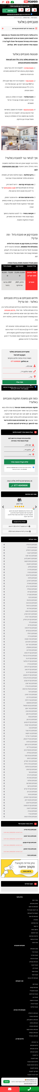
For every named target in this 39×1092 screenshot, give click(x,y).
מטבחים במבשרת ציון (30, 750)
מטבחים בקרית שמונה (30, 805)
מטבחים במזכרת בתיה (30, 678)
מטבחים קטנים (34, 987)
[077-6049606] (12, 2)
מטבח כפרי (30, 81)
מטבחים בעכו (33, 728)
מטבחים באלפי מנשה (30, 817)
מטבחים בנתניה (32, 572)
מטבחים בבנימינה (31, 742)
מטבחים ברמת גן (32, 581)
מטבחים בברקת (32, 786)
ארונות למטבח (34, 1068)
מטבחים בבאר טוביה (31, 725)
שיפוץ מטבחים (34, 1052)
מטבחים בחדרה (32, 570)
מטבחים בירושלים (31, 550)
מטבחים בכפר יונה (31, 644)
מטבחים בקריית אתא (30, 653)
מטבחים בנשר (33, 772)
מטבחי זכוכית (34, 1004)
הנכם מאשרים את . (19, 14)
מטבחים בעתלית (32, 753)
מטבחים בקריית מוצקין (30, 675)
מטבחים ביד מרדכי (31, 736)
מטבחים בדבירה (32, 775)
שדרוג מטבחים (34, 1048)
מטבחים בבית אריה (31, 686)
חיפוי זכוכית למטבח (33, 1075)
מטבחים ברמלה (32, 633)
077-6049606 (15, 361)
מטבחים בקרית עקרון (30, 681)
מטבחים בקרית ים (31, 672)
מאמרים (36, 920)
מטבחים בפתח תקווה (30, 561)
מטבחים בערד (32, 814)
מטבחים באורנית (32, 778)
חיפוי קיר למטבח (33, 1071)
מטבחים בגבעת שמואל (30, 706)
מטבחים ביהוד (32, 692)
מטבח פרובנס (29, 109)
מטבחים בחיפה (32, 578)
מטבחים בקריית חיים (31, 667)
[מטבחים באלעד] (19, 138)
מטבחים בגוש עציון (31, 711)
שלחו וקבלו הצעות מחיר (19, 462)
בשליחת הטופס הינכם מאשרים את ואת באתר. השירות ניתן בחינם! (18, 388)
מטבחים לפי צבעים (33, 978)
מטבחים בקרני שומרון (30, 797)
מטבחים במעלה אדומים (30, 689)
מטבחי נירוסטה (34, 1000)
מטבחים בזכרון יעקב (31, 744)
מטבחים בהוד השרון (31, 694)
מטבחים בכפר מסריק (30, 761)
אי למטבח (35, 1055)
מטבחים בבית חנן (32, 719)
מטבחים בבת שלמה (31, 767)
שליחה (10, 10)
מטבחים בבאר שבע (31, 683)
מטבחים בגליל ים (32, 747)
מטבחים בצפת (32, 717)
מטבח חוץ (35, 984)
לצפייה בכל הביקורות (20, 522)
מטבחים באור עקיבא (31, 639)
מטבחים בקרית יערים (30, 789)
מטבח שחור (35, 971)
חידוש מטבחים (10, 310)
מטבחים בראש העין (31, 642)
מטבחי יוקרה (34, 965)
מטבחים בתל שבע (31, 803)
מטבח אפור (35, 975)
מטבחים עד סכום (33, 907)
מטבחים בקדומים (31, 769)
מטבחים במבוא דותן (31, 800)
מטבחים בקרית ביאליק (30, 619)
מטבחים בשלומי (32, 780)
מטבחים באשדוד (32, 583)
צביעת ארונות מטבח (32, 1065)
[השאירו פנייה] (7, 2)
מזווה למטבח (34, 1058)
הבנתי (6, 1081)
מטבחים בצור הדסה (31, 700)
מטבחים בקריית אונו (31, 669)
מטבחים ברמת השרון (30, 614)
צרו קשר (36, 926)
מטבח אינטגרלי (34, 991)
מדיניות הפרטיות (33, 936)
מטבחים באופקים (32, 703)
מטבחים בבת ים (32, 547)
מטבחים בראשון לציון (30, 558)
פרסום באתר (34, 929)
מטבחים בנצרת (32, 811)
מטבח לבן (35, 968)
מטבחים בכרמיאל (31, 606)
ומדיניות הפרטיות (11, 14)
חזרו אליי (19, 382)
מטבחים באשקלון (32, 647)
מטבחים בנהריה (32, 664)
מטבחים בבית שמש (31, 611)
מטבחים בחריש (32, 625)
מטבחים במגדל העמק (30, 739)
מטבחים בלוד (33, 622)
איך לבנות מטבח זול (32, 910)
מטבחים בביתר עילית (30, 764)
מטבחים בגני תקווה (31, 733)
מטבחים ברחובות (32, 564)
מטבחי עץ (35, 997)
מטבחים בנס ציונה (31, 603)
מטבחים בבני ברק (31, 586)
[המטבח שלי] (31, 2)
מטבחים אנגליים (33, 962)
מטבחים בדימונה (32, 808)
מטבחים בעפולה (32, 589)
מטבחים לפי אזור (33, 916)
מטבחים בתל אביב (31, 575)
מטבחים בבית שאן (31, 714)
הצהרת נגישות (34, 939)
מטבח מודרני (29, 68)
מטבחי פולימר (34, 1007)
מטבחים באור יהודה (31, 617)
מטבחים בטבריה (32, 594)
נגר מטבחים (35, 1042)
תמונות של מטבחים (33, 913)
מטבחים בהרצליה (31, 545)
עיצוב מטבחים (34, 949)
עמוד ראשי (35, 900)
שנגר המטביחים (10, 188)
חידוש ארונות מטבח (33, 1062)
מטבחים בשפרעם (31, 783)
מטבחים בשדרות (32, 608)
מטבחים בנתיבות (32, 600)
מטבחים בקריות (32, 592)
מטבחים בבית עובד (31, 730)
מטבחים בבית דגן (32, 697)
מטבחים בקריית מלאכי (30, 661)
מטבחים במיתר (32, 794)
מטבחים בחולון (32, 567)
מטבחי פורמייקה (33, 994)
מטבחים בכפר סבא (31, 556)
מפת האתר (35, 942)
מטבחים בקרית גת (31, 658)
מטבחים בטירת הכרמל (30, 656)
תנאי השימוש (19, 14)
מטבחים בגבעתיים (31, 631)
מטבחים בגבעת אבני (31, 755)
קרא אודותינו (34, 923)
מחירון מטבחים (34, 903)
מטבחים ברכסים (32, 758)
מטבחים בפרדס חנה (31, 628)
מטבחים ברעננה (32, 553)
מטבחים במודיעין (32, 650)
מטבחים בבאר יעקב (31, 708)
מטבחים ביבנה (32, 597)
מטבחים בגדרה (32, 636)
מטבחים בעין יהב (32, 792)
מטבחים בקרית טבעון (30, 722)
